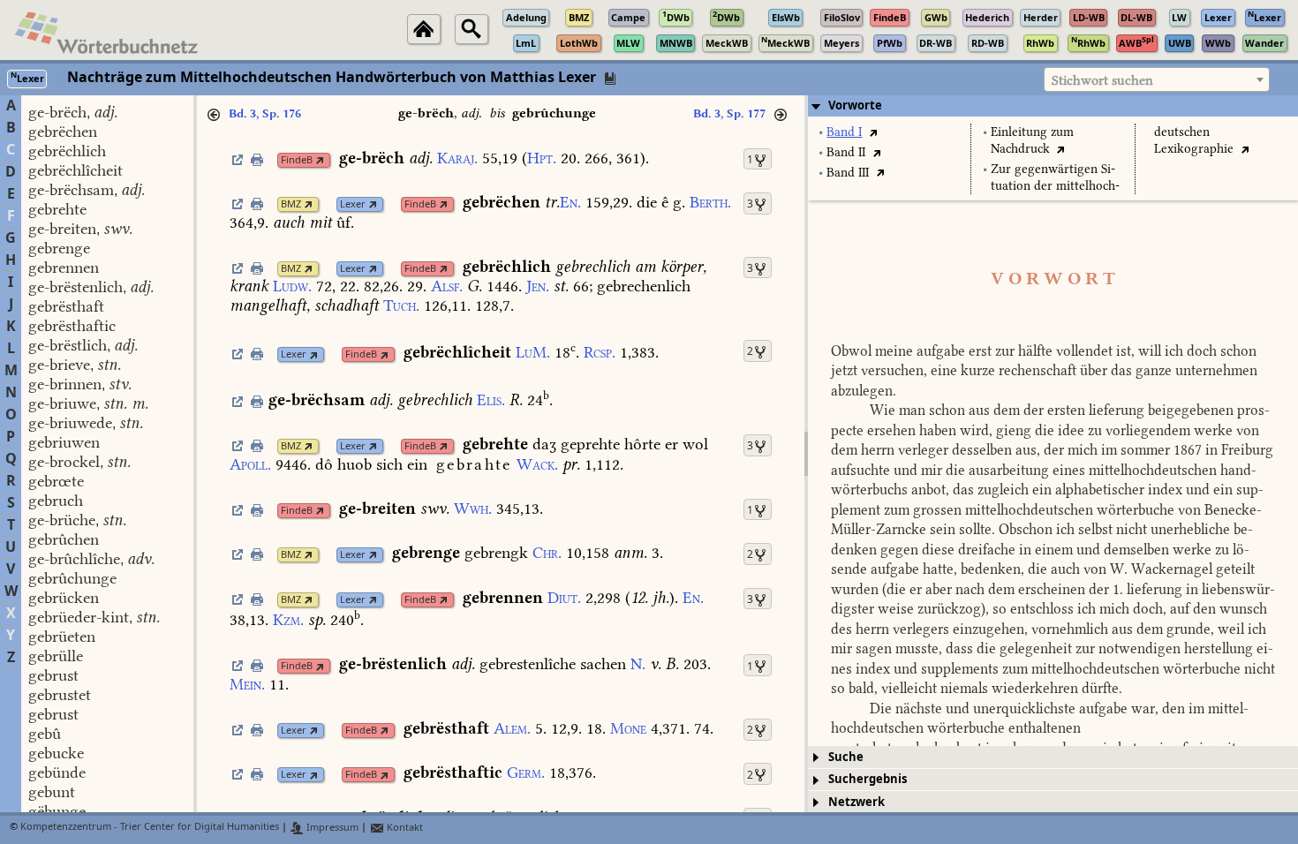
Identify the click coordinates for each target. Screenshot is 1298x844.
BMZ (291, 204)
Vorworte (855, 105)
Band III (847, 172)
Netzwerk (856, 802)
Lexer (353, 204)
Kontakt (403, 827)
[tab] (1053, 106)
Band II (845, 152)
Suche (846, 757)
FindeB (297, 160)
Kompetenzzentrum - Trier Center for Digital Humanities (149, 827)
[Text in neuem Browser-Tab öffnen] (872, 131)
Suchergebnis (867, 779)
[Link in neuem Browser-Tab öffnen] (320, 160)
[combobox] (1157, 79)
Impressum (331, 827)
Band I (844, 131)
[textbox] (1157, 80)
